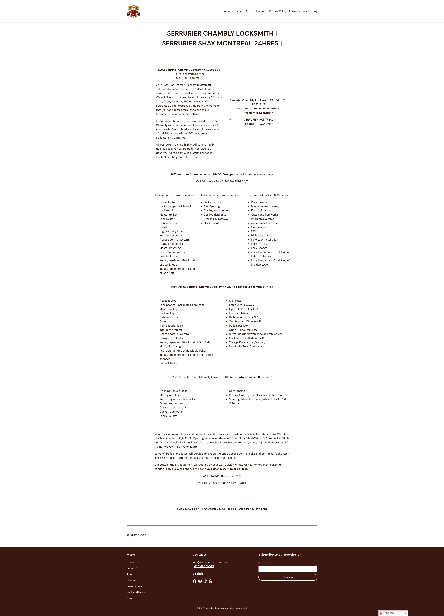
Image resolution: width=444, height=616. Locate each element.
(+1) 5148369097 (203, 566)
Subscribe (288, 577)
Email (262, 563)
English (389, 612)
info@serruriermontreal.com (210, 562)
